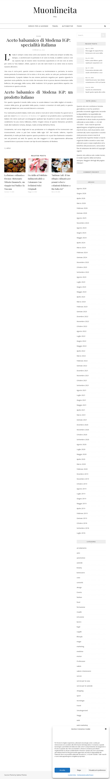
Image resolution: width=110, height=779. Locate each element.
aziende (79, 563)
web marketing (82, 725)
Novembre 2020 (83, 430)
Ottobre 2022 (82, 326)
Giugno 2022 (81, 341)
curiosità (80, 582)
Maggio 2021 (81, 405)
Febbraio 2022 (82, 361)
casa (78, 577)
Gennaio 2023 (82, 311)
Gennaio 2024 (82, 257)
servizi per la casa (83, 681)
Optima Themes (21, 775)
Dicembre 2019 (82, 474)
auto (78, 553)
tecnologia (80, 700)
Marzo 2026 (81, 203)
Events (79, 592)
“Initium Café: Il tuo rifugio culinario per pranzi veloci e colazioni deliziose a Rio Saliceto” (61, 182)
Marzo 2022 (81, 356)
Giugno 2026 (81, 193)
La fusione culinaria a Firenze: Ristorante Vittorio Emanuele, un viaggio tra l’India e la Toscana (14, 182)
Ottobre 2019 (82, 484)
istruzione (80, 617)
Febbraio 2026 (82, 208)
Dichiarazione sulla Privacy (85, 775)
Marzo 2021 (81, 415)
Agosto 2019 (81, 489)
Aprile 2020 (81, 459)
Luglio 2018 (81, 533)
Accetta (62, 770)
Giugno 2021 (81, 400)
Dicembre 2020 (82, 425)
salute (79, 666)
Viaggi (79, 715)
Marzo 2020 (81, 464)
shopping (80, 691)
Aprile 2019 (81, 508)
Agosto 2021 (81, 390)
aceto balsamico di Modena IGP (28, 116)
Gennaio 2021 (82, 420)
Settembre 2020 (83, 439)
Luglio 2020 (81, 449)
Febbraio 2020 (82, 469)
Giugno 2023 (81, 287)
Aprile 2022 (81, 351)
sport (79, 696)
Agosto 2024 (81, 228)
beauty (79, 568)
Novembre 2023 (83, 262)
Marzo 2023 (81, 302)
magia (79, 641)
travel (55, 26)
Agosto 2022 (81, 331)
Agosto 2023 (81, 277)
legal (78, 627)
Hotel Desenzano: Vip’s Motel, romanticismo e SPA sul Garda (95, 81)
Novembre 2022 (83, 321)
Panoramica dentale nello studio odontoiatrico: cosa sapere (94, 71)
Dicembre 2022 (82, 316)
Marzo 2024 (81, 247)
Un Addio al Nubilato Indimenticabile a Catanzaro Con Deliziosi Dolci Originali (37, 182)
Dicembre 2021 (82, 370)
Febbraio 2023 (82, 307)
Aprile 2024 (81, 243)
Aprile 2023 (81, 297)
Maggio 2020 (81, 454)
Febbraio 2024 (82, 252)
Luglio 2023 (81, 282)
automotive (67, 26)
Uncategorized (82, 710)
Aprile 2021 (81, 410)
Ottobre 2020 (82, 434)
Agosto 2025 (81, 218)
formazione (81, 607)
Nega (79, 770)
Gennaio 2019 (82, 518)
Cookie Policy (72, 775)
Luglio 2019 (81, 494)
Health (79, 612)
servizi (79, 676)
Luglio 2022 (81, 336)
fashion (79, 597)
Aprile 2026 (81, 198)
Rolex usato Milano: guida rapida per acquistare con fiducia (94, 61)
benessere (81, 573)
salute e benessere (84, 671)
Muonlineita (55, 10)
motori (79, 656)
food (79, 26)
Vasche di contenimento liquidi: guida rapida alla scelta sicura (95, 91)
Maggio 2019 (81, 503)
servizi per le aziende (38, 26)
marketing (80, 646)
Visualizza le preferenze (97, 770)
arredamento (81, 548)
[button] (106, 729)
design (79, 587)
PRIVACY (80, 163)
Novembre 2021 (83, 375)
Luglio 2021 (81, 395)
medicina (80, 651)
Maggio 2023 (81, 292)
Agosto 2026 (81, 188)
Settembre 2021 (83, 385)
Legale (79, 632)
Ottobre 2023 (82, 267)
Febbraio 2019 (82, 513)
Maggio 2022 (81, 346)
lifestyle (79, 637)
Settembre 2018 (83, 528)
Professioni (81, 661)
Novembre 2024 (83, 223)
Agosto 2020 (81, 444)
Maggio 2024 (81, 238)
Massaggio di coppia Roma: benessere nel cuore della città (94, 52)
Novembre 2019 (83, 479)
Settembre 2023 (83, 272)
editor (8, 148)
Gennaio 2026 (82, 213)
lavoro (79, 622)
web (78, 720)
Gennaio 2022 (82, 366)
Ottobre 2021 (82, 380)
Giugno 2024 (81, 233)
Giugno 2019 (81, 498)
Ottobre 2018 (82, 523)
